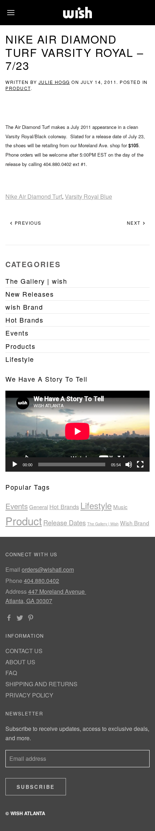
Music (120, 507)
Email (12, 569)
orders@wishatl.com (48, 569)
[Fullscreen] (140, 464)
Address (16, 591)
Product (18, 88)
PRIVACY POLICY (29, 695)
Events (16, 505)
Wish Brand (134, 523)
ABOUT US (20, 662)
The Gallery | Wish (103, 523)
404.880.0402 (41, 580)
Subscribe (36, 786)
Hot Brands (64, 506)
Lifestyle (96, 505)
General (38, 507)
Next (134, 223)
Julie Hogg (54, 82)
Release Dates (64, 522)
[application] (77, 431)
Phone (13, 580)
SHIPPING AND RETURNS (41, 684)
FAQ (11, 673)
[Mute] (128, 464)
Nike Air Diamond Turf (33, 196)
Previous (27, 223)
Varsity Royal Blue (88, 196)
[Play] (14, 464)
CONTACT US (24, 651)
